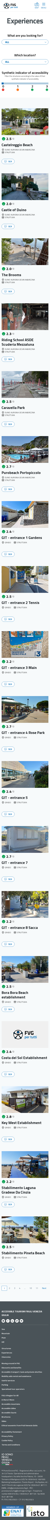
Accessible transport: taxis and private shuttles (22, 1371)
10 (30, 1288)
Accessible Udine (9, 1408)
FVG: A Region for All (10, 1395)
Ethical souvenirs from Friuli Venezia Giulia (19, 1425)
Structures (6, 1348)
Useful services (8, 1380)
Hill (3, 1342)
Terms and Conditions (11, 1444)
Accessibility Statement (12, 1431)
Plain (4, 1337)
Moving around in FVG (11, 1363)
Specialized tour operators (13, 1389)
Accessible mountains (11, 1404)
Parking (5, 1384)
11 (37, 1288)
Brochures (6, 1416)
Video (4, 1421)
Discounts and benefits (11, 1367)
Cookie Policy (7, 1440)
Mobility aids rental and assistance (16, 1376)
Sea (3, 1329)
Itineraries (6, 1357)
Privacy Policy (7, 1436)
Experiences (7, 1352)
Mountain (6, 1333)
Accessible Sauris (9, 1412)
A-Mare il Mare (8, 1399)
